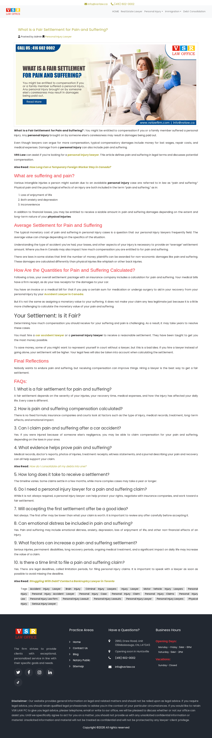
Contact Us (80, 648)
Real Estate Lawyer (131, 11)
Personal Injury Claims (159, 594)
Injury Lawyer (130, 589)
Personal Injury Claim (126, 594)
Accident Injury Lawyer (45, 589)
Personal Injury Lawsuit (76, 598)
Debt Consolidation (194, 11)
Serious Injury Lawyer (44, 603)
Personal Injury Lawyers (170, 598)
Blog (76, 654)
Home (77, 642)
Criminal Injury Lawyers (101, 589)
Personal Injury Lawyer (58, 36)
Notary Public (81, 660)
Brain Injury (73, 589)
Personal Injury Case (93, 594)
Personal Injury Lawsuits (107, 598)
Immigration (172, 11)
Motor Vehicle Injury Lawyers (163, 589)
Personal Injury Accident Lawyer (53, 594)
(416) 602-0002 (123, 4)
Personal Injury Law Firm (44, 598)
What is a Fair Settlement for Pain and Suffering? (63, 29)
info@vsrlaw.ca (97, 4)
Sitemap (78, 666)
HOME (115, 11)
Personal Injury (152, 11)
